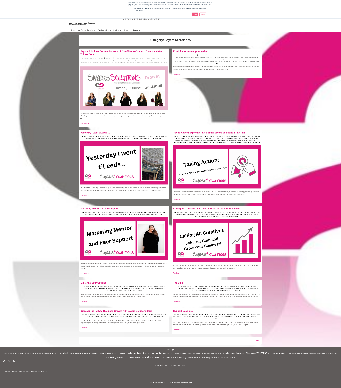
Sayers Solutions (126, 58)
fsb (222, 138)
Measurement (253, 57)
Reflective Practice (100, 62)
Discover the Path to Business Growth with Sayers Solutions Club (116, 311)
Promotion (120, 357)
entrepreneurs (170, 353)
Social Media (149, 62)
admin (18, 353)
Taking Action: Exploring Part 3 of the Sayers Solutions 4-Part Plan (209, 132)
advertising (24, 353)
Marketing (110, 60)
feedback (195, 353)
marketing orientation (292, 353)
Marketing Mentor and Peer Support (99, 208)
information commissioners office (235, 353)
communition (39, 353)
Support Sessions (183, 311)
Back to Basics (136, 58)
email (110, 353)
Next (257, 340)
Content (144, 58)
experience (190, 353)
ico (205, 353)
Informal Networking (213, 353)
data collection (63, 353)
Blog (126, 30)
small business (151, 357)
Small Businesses (139, 62)
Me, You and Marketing (85, 30)
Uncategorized (250, 61)
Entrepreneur (97, 60)
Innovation (212, 57)
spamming (181, 357)
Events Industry (150, 136)
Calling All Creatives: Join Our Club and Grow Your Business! (206, 208)
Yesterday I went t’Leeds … (95, 132)
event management (181, 353)
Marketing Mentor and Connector (83, 23)
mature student (313, 353)
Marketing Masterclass (121, 60)
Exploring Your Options (93, 283)
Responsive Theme (42, 371)
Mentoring (132, 60)
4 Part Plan (228, 55)
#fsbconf (7, 353)
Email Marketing (189, 57)
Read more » (84, 123)
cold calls (31, 353)
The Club (156, 62)
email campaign (118, 353)
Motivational (140, 60)
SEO (195, 61)
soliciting (173, 357)
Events (104, 60)
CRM (245, 55)
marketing (261, 352)
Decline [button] (203, 14)
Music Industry (99, 138)
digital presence (84, 353)
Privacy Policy (181, 365)
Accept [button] (195, 14)
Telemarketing (205, 357)
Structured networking (193, 357)
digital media (162, 58)
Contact (135, 30)
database (51, 353)
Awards (228, 136)
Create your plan (152, 58)
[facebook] (4, 361)
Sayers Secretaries (128, 62)
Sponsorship (220, 61)
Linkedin (157, 136)
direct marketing (97, 353)
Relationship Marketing (114, 62)
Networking (147, 60)
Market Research (221, 57)
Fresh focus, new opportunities (190, 51)
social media (164, 357)
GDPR (224, 138)
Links (161, 365)
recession (126, 357)
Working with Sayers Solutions (108, 30)
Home (73, 30)
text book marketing (223, 357)
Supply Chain (228, 61)
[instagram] (13, 361)
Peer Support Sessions (159, 60)
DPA (106, 353)
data (45, 353)
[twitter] (9, 361)
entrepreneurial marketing (153, 353)
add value (13, 353)
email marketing (133, 353)
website (217, 63)
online (201, 59)
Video (257, 61)
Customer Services (253, 55)
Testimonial (235, 61)
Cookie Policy (172, 365)
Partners (206, 59)
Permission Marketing (87, 62)
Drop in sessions (87, 60)
